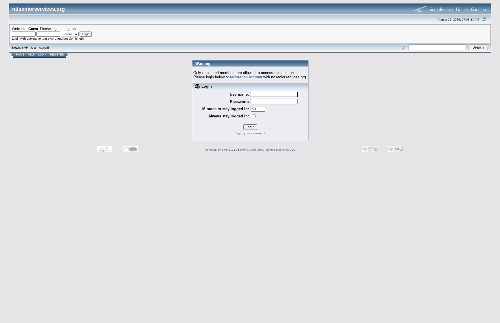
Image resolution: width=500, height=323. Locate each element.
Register (57, 54)
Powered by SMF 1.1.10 (221, 149)
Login (42, 54)
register (70, 29)
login (56, 29)
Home (20, 54)
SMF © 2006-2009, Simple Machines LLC (267, 149)
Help (31, 54)
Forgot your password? (250, 133)
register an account (246, 77)
